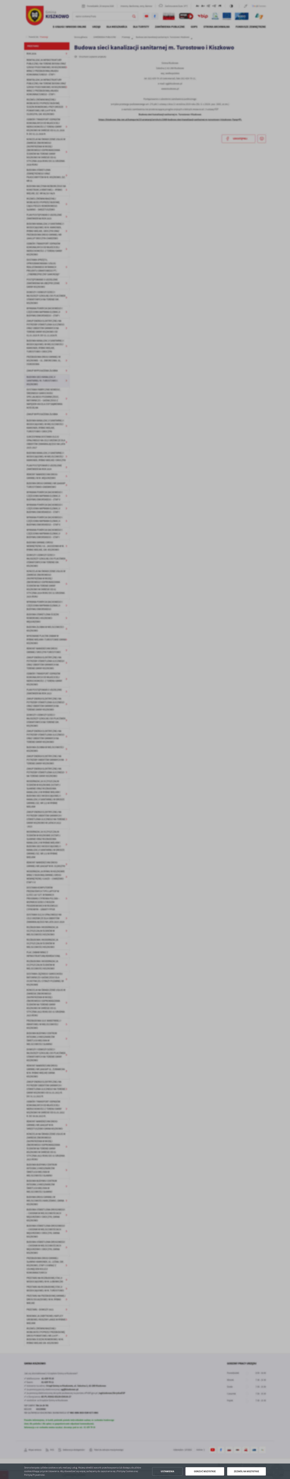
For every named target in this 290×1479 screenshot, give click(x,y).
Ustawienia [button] (167, 1471)
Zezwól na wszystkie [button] (246, 1471)
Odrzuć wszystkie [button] (205, 1471)
